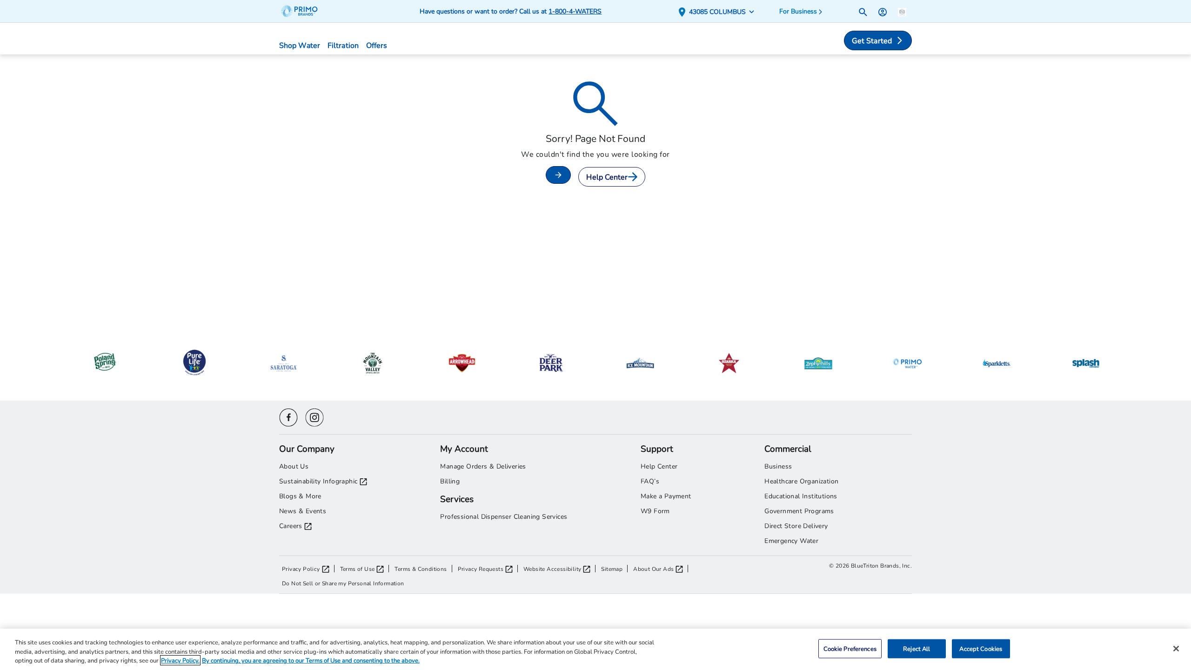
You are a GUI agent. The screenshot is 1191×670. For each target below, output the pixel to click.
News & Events (302, 510)
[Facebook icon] (288, 416)
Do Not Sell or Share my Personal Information (343, 583)
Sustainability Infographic (318, 480)
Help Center (607, 176)
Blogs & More (300, 495)
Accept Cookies (980, 648)
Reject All (916, 648)
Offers (377, 45)
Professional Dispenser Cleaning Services (503, 516)
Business (778, 466)
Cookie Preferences (850, 648)
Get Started (872, 40)
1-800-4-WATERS (575, 11)
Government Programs (799, 510)
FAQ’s (650, 480)
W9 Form (655, 510)
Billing (450, 480)
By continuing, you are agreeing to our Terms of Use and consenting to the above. (311, 660)
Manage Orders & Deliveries (483, 466)
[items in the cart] (902, 11)
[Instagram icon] (314, 416)
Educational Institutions (800, 495)
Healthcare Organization (801, 480)
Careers (290, 525)
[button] (718, 11)
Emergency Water (791, 540)
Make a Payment (666, 495)
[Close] (1176, 648)
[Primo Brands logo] (303, 11)
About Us (293, 466)
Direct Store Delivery (796, 525)
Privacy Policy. (180, 660)
